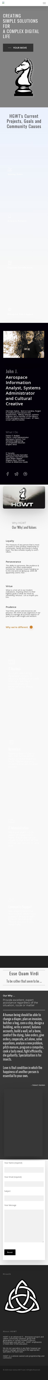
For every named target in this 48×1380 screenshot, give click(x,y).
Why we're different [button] (17, 627)
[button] (44, 3)
